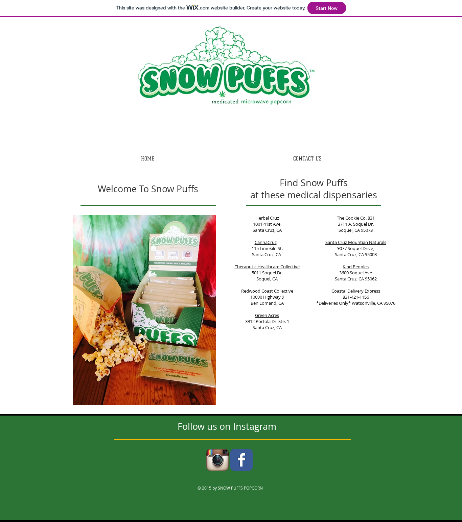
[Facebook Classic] (241, 460)
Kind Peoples (356, 267)
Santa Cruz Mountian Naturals (355, 242)
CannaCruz (266, 242)
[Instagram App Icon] (217, 460)
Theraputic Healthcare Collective (267, 267)
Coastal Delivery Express (355, 291)
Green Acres (267, 315)
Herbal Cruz (267, 218)
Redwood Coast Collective (267, 291)
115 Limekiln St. (267, 248)
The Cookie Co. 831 (356, 218)
